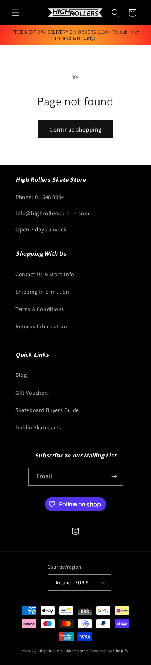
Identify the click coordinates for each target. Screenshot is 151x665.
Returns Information (41, 326)
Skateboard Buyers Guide (47, 410)
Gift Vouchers (32, 392)
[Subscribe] (114, 477)
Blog (21, 374)
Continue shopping (76, 129)
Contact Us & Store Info (44, 274)
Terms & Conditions (39, 308)
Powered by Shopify (109, 650)
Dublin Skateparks (38, 427)
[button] (15, 12)
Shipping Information (42, 291)
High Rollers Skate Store (63, 650)
